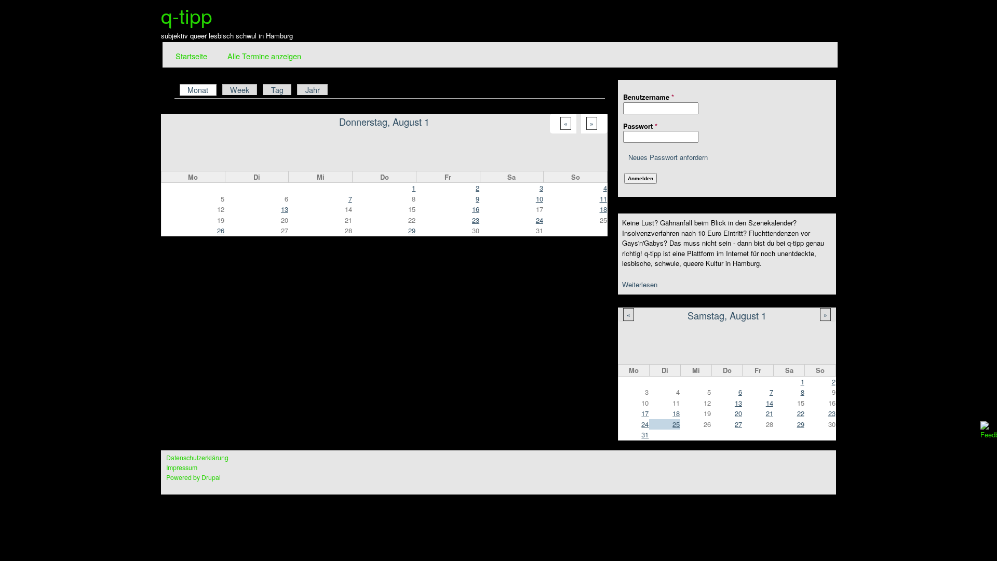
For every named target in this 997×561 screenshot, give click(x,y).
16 (475, 209)
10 (539, 199)
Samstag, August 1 (727, 315)
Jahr (312, 90)
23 (832, 413)
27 (738, 424)
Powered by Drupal (193, 477)
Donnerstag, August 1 (384, 121)
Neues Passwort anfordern (668, 157)
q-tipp (186, 15)
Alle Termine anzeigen (264, 55)
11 (603, 199)
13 (738, 403)
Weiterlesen (639, 284)
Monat (201, 89)
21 (769, 413)
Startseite (191, 55)
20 (738, 413)
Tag (277, 90)
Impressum (181, 467)
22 (800, 413)
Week (239, 90)
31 (645, 434)
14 (769, 403)
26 (220, 230)
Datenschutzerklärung (197, 457)
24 (645, 424)
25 (676, 424)
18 (676, 413)
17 (645, 413)
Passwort (640, 126)
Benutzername (648, 97)
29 (800, 424)
